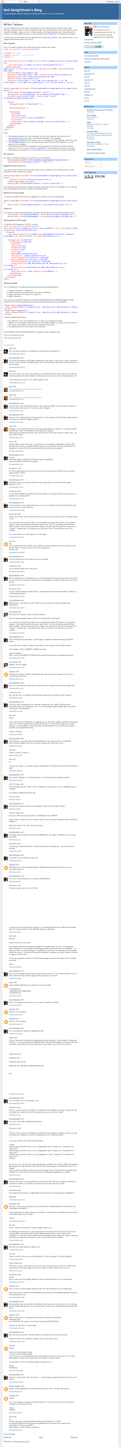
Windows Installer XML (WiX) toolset (96, 59)
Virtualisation (88, 89)
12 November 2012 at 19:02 (16, 584)
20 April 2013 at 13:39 (15, 851)
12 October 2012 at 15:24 (16, 422)
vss (85, 101)
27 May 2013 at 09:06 (15, 978)
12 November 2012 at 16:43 (16, 561)
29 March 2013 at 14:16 (15, 770)
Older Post (74, 1437)
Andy (11, 386)
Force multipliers (92, 117)
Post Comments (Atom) (21, 1441)
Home (41, 1437)
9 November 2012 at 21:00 (16, 498)
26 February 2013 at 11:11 (16, 678)
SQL (85, 83)
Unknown (12, 671)
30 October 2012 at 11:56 (16, 475)
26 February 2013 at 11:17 (16, 688)
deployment (15, 337)
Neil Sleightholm (14, 358)
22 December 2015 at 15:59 (16, 1297)
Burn (9, 337)
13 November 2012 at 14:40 (16, 667)
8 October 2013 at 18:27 (16, 1024)
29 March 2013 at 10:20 (15, 745)
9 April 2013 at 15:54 (14, 799)
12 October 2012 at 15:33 (16, 437)
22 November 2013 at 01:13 (16, 1093)
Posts (89, 163)
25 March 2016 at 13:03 (15, 1391)
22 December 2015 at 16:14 (16, 1328)
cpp (10, 1345)
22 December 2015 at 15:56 (16, 1282)
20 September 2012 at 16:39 (17, 382)
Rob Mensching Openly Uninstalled (100, 110)
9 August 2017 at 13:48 (15, 1412)
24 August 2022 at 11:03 (16, 1429)
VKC (10, 348)
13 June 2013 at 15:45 (15, 995)
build (85, 92)
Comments (91, 166)
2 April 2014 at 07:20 (14, 1174)
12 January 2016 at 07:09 (16, 1382)
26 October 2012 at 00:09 (16, 450)
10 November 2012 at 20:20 (16, 510)
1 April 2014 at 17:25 (14, 1114)
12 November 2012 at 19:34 (16, 607)
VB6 (85, 86)
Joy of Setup (91, 115)
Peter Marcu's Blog (94, 142)
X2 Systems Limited (91, 56)
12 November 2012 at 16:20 (16, 552)
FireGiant (87, 62)
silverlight (87, 80)
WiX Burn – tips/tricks (13, 25)
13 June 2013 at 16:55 (15, 1005)
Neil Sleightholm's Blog (23, 10)
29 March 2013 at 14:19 (15, 780)
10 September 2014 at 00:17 (17, 1199)
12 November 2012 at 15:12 (16, 537)
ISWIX (89, 122)
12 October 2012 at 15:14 (16, 390)
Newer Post (8, 1437)
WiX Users (47, 37)
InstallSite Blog (92, 131)
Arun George (13, 612)
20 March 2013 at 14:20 (15, 697)
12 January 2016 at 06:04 (16, 1370)
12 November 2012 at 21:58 (16, 657)
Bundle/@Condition (18, 140)
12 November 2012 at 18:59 (16, 571)
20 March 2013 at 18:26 (15, 711)
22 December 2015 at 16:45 (16, 1341)
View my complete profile (93, 42)
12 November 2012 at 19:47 (16, 632)
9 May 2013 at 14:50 (14, 881)
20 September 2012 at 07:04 (17, 367)
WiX (20, 337)
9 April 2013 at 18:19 (14, 839)
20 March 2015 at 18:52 (15, 1270)
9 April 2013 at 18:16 (14, 828)
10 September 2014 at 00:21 (17, 1220)
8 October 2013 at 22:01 (16, 1033)
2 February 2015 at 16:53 (16, 1249)
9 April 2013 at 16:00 (14, 808)
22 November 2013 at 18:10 (16, 1103)
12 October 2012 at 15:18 (16, 399)
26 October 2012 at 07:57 (16, 464)
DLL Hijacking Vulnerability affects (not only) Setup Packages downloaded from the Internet (99, 135)
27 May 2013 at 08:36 (15, 966)
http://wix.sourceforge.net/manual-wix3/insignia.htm (40, 287)
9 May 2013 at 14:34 (14, 871)
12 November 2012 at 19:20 (16, 596)
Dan (10, 541)
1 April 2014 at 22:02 (14, 1124)
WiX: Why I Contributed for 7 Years (98, 144)
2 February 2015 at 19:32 (16, 1259)
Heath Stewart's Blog (94, 149)
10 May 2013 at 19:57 (15, 932)
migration (87, 95)
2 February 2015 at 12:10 (16, 1240)
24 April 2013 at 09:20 (15, 860)
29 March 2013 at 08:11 (15, 734)
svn (85, 98)
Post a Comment (9, 1434)
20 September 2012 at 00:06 (17, 353)
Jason (11, 982)
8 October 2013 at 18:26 (16, 1014)
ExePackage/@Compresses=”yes (20, 138)
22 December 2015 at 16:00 (16, 1310)
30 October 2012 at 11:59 (16, 487)
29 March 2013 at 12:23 (15, 755)
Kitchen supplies (14, 1386)
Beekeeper (12, 1204)
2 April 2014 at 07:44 (14, 1186)
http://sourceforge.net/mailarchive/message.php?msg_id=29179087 (43, 302)
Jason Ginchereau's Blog (96, 153)
